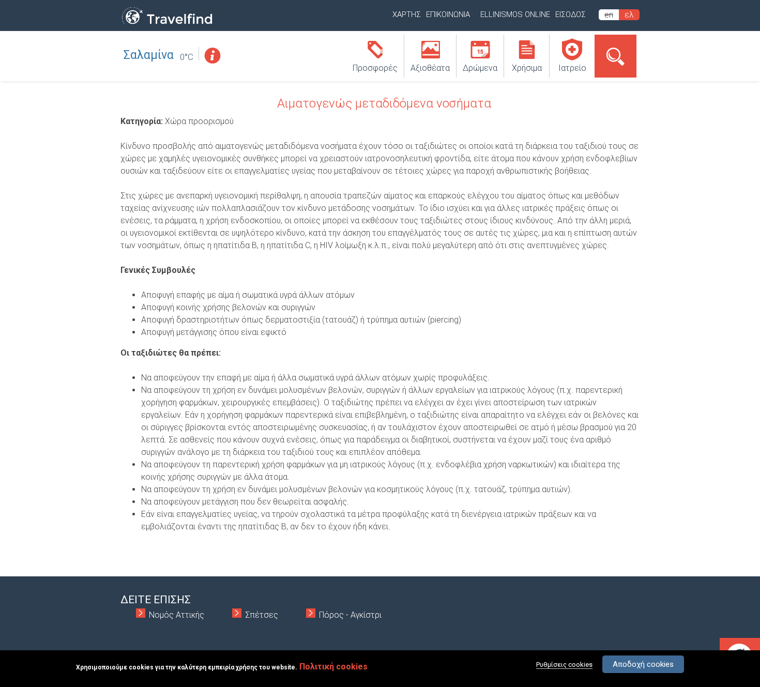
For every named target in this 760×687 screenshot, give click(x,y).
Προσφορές (375, 68)
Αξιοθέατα (430, 68)
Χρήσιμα (527, 68)
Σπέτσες (261, 615)
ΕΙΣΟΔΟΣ (570, 14)
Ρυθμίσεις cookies (564, 664)
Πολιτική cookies (333, 666)
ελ (629, 15)
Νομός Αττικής (176, 615)
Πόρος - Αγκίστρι (350, 615)
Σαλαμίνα (149, 55)
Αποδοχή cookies (643, 664)
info (212, 56)
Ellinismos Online (515, 14)
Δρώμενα (480, 68)
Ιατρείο (572, 68)
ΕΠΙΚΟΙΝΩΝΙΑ (448, 14)
